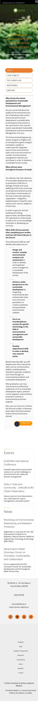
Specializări (16, 52)
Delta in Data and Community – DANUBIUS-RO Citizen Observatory (19, 488)
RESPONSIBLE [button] (12, 85)
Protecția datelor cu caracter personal (20, 690)
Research (21, 668)
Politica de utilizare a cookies (20, 693)
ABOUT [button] (9, 70)
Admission (20, 655)
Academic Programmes (21, 651)
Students (21, 642)
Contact (20, 673)
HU (25, 22)
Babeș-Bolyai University (14, 3)
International (21, 660)
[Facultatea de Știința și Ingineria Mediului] (19, 10)
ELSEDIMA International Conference (16, 463)
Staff (20, 646)
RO (17, 22)
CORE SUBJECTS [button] (13, 75)
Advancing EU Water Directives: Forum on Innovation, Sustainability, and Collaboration (17, 554)
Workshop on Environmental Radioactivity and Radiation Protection (19, 523)
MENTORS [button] (11, 90)
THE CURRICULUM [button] (14, 80)
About (21, 664)
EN (21, 22)
